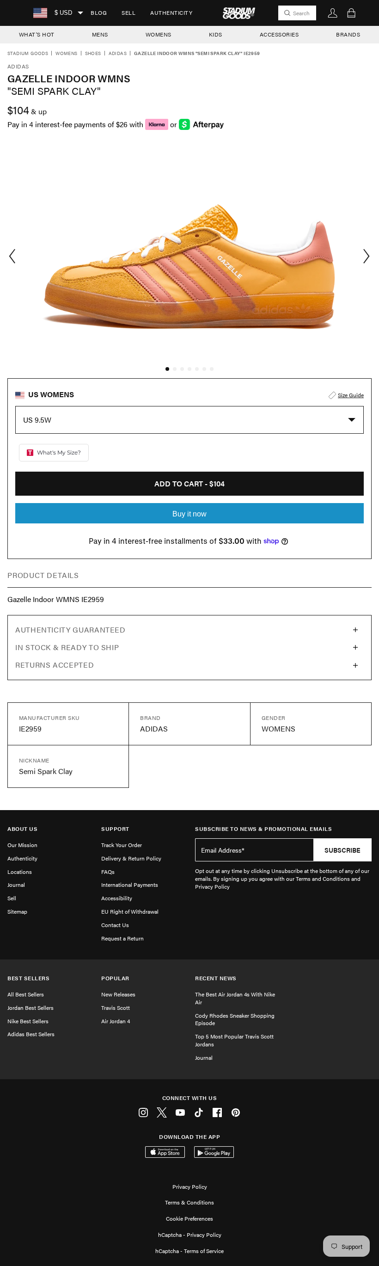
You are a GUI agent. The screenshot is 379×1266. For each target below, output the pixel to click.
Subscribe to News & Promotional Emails (263, 829)
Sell (128, 12)
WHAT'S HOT (37, 34)
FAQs (108, 871)
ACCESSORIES (279, 34)
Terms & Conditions (189, 1202)
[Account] (332, 12)
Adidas (118, 53)
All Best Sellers (25, 994)
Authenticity (171, 12)
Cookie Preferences (189, 1218)
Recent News (216, 978)
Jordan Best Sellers (30, 1007)
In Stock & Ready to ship (67, 647)
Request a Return (122, 938)
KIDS (215, 34)
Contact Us (115, 925)
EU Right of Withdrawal (130, 911)
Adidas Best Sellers (31, 1034)
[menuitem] (98, 13)
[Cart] (351, 12)
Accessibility (116, 898)
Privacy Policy (189, 1186)
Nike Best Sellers (28, 1021)
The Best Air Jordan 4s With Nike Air (235, 998)
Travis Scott (115, 1007)
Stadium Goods (27, 53)
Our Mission (22, 845)
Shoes (93, 53)
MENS (100, 34)
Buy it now (189, 514)
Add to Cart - (189, 483)
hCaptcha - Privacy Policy (189, 1234)
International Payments (129, 884)
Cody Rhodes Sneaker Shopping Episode (235, 1019)
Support (115, 829)
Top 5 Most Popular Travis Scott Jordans (234, 1040)
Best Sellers (28, 978)
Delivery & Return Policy (131, 858)
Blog (99, 12)
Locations (19, 871)
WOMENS (158, 34)
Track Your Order (121, 845)
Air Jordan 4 (115, 1021)
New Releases (118, 994)
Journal (16, 884)
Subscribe (342, 849)
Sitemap (17, 911)
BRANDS (348, 34)
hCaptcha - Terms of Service (189, 1251)
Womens (66, 53)
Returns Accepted (54, 664)
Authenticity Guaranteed (70, 629)
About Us (22, 829)
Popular (115, 978)
